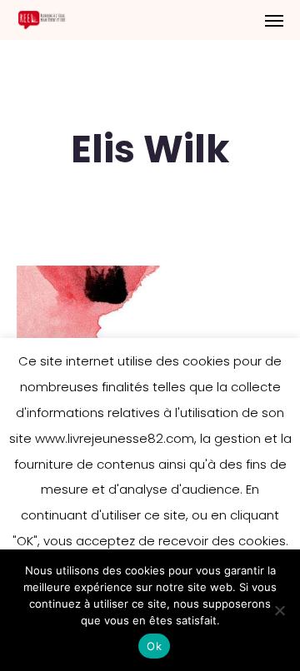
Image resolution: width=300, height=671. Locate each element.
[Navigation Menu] (274, 20)
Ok (154, 646)
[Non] (279, 610)
